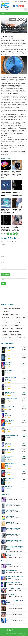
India (3, 320)
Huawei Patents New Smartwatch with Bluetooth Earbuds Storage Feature (16, 173)
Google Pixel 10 (10, 516)
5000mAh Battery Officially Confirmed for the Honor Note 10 (6, 211)
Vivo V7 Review (10, 619)
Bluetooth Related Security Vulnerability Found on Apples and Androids (6, 193)
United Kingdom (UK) (13, 331)
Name (2, 256)
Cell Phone (5, 328)
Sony (11, 328)
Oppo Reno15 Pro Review (13, 528)
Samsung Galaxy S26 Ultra (13, 534)
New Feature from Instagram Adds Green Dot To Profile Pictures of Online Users (5, 174)
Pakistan (9, 320)
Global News (5, 311)
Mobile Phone (5, 323)
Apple (12, 317)
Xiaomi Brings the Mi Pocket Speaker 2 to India (16, 211)
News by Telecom (6, 337)
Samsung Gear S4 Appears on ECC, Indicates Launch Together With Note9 (17, 193)
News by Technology (7, 36)
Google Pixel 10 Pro (11, 510)
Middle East (22, 337)
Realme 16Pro (10, 522)
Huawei (18, 317)
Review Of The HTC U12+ (13, 582)
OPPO (15, 337)
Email (2, 262)
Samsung (4, 308)
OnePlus (4, 340)
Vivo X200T (9, 498)
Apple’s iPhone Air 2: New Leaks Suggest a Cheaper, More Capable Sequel (15, 548)
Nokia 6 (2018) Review (12, 594)
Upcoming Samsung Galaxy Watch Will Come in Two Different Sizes (16, 228)
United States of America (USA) (10, 314)
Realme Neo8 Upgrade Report (14, 540)
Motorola (13, 334)
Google (4, 331)
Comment (4, 244)
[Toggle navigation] (3, 13)
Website (3, 268)
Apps (24, 317)
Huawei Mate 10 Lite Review (13, 613)
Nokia (18, 323)
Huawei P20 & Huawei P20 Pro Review (16, 588)
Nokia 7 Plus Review (11, 607)
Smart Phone (5, 317)
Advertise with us (23, 1)
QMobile (17, 325)
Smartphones (5, 334)
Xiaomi (13, 323)
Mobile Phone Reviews (14, 340)
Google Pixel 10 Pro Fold (12, 504)
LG (20, 320)
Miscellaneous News (7, 325)
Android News (18, 328)
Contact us (17, 1)
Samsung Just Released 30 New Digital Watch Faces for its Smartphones (5, 228)
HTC (19, 334)
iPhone (15, 320)
